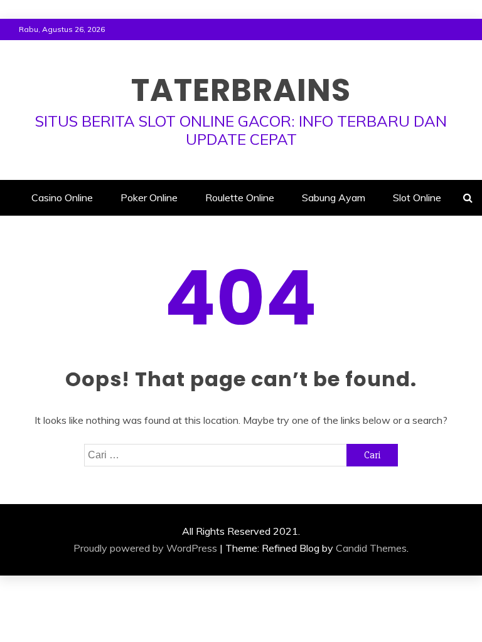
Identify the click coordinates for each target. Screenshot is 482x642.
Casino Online (62, 197)
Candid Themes (371, 548)
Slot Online (417, 197)
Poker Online (149, 197)
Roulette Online (239, 197)
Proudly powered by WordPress (145, 548)
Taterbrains (241, 90)
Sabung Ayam (333, 197)
